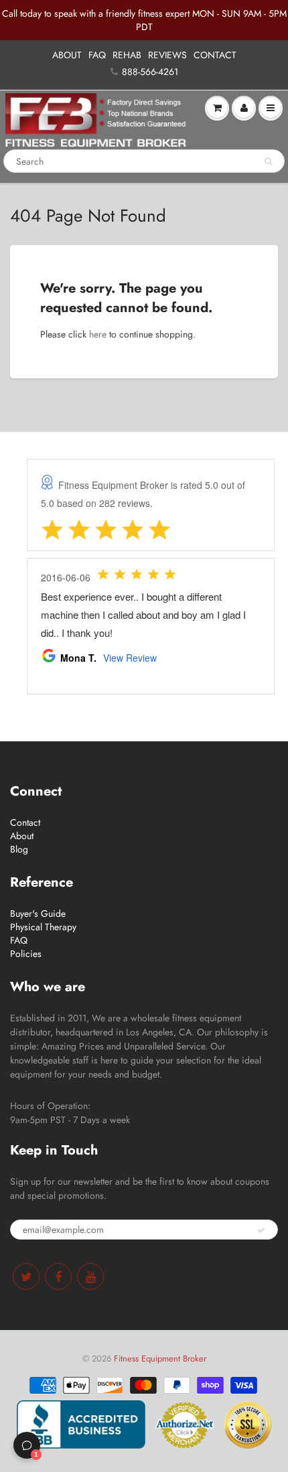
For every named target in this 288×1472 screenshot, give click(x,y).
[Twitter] (26, 1276)
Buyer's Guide (38, 913)
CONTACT (215, 55)
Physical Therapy (43, 927)
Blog (19, 849)
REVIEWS (167, 55)
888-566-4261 (150, 71)
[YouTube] (90, 1276)
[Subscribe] (261, 1230)
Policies (26, 953)
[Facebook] (58, 1276)
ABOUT (67, 55)
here (97, 334)
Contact (25, 822)
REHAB (127, 55)
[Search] (268, 161)
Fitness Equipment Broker (160, 1358)
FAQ (97, 55)
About (21, 835)
